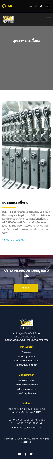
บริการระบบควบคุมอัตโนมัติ (26, 384)
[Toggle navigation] (48, 18)
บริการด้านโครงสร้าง (26, 389)
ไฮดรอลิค (26, 352)
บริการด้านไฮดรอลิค (26, 380)
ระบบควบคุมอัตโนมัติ (15, 240)
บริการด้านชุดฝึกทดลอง (26, 393)
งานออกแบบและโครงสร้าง (26, 360)
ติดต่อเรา (26, 287)
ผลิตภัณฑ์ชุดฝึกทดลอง (27, 364)
